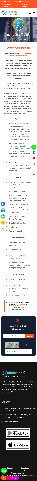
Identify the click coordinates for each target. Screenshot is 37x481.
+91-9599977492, (22, 415)
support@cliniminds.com (22, 1)
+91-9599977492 (23, 4)
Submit (29, 336)
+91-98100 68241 (19, 417)
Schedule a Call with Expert (10, 478)
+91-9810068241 (23, 6)
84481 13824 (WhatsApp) (18, 55)
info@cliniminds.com (7, 1)
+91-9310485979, (6, 6)
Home (9, 39)
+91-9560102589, (6, 4)
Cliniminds (32, 476)
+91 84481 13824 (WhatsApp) (19, 305)
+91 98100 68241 (26, 53)
